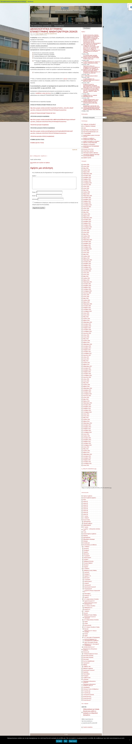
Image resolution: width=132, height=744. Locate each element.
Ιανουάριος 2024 (87, 219)
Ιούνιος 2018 (86, 336)
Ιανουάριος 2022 (87, 261)
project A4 (85, 506)
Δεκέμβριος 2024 (87, 199)
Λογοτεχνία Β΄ (87, 585)
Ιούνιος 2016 (86, 381)
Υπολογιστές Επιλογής (88, 694)
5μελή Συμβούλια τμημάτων (89, 497)
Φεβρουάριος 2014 (87, 423)
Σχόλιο (34, 175)
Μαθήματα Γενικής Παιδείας (90, 570)
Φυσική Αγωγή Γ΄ (87, 700)
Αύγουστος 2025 (87, 184)
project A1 (85, 501)
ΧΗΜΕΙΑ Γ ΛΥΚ (87, 666)
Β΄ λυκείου (85, 527)
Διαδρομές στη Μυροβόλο (89, 144)
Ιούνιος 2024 (86, 210)
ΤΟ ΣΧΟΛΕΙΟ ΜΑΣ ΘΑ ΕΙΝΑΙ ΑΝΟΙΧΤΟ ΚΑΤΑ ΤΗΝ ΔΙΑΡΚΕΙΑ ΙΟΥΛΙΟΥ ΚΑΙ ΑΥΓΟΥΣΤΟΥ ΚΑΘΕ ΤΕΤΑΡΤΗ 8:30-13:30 (91, 57)
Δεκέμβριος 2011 (87, 458)
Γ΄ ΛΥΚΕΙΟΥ (86, 611)
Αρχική (34, 23)
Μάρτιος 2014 (86, 421)
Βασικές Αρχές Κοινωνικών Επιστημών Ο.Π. (90, 603)
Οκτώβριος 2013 (87, 430)
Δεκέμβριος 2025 (87, 177)
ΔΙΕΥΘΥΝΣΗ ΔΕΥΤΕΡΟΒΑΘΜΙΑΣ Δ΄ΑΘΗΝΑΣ (91, 147)
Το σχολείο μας (56, 23)
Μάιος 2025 (86, 190)
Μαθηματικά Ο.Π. (88, 607)
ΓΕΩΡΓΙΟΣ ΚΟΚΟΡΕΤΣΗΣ (50, 33)
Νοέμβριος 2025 (87, 179)
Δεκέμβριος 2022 (87, 243)
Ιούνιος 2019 (86, 314)
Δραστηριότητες (87, 521)
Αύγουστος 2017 (87, 355)
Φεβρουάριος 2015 (87, 403)
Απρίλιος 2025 (86, 192)
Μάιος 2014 (86, 417)
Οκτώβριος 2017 (87, 351)
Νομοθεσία (85, 672)
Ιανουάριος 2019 (87, 324)
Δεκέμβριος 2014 (87, 406)
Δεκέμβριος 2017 (87, 347)
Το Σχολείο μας (86, 690)
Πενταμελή (85, 675)
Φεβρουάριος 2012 (87, 454)
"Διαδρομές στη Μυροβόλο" (89, 124)
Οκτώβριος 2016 (87, 373)
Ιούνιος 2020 (86, 296)
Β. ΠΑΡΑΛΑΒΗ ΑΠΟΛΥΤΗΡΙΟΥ (90, 76)
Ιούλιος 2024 (86, 208)
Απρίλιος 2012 (86, 450)
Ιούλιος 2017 (86, 357)
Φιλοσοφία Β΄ (87, 593)
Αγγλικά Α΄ (86, 548)
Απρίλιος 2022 (86, 256)
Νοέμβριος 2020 (87, 287)
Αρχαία (86, 621)
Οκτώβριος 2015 (87, 392)
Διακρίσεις (85, 535)
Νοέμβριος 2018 (87, 327)
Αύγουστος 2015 (87, 395)
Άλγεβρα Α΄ (86, 550)
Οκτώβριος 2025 (87, 181)
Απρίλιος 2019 (86, 318)
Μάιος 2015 (86, 399)
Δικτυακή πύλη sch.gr (88, 149)
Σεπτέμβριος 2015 (87, 393)
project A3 (85, 505)
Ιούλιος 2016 (86, 379)
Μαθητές (81, 23)
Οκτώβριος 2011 (87, 461)
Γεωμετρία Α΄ (87, 555)
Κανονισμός (86, 659)
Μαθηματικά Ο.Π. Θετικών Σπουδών (90, 631)
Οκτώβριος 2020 (87, 289)
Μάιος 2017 (86, 360)
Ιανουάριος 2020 (87, 305)
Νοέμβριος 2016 (87, 371)
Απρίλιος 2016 (86, 384)
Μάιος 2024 (86, 212)
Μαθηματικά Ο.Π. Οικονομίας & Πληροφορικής (91, 645)
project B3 (85, 512)
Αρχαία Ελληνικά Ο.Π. (89, 601)
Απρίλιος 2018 (86, 340)
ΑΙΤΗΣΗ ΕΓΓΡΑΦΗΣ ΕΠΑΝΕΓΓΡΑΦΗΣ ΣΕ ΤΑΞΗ (42, 113)
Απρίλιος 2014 (86, 419)
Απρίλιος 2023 (86, 236)
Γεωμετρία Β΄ (87, 579)
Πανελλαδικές (59, 26)
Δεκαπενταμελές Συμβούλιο (89, 533)
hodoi (84, 128)
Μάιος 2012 (86, 448)
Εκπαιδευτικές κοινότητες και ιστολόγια (13, 1)
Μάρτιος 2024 (86, 215)
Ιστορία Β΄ (86, 583)
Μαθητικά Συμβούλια (88, 668)
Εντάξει (59, 741)
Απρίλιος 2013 (86, 436)
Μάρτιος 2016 (86, 386)
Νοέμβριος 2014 (87, 408)
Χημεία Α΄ (86, 566)
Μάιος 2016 (86, 382)
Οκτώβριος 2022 (87, 247)
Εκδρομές (85, 541)
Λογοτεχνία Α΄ (86, 662)
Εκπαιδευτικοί (70, 23)
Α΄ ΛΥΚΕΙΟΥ (86, 517)
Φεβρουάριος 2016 (87, 388)
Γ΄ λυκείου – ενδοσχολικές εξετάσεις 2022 (91, 529)
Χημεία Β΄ (86, 597)
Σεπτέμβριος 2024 (87, 204)
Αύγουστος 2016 (87, 377)
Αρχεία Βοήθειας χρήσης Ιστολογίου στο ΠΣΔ (91, 136)
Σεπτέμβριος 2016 (87, 375)
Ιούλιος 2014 (86, 414)
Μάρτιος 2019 (86, 320)
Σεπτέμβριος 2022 (87, 248)
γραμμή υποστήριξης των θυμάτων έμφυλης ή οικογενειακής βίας (91, 142)
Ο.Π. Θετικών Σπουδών (89, 605)
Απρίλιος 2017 (86, 362)
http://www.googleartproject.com (90, 131)
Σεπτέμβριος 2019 (87, 311)
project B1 (85, 508)
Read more (72, 741)
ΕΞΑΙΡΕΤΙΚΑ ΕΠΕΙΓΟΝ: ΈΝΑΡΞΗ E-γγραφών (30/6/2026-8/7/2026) (91, 62)
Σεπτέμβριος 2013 (87, 432)
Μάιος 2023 (86, 234)
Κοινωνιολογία (87, 625)
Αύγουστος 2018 (87, 333)
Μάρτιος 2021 (86, 280)
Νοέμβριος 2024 (87, 201)
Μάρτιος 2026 (86, 171)
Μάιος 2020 (86, 298)
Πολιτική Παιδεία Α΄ (88, 563)
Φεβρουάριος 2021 (87, 281)
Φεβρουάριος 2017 (87, 366)
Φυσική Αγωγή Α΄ (87, 696)
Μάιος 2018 (86, 338)
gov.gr (65, 78)
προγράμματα (86, 687)
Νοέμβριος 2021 (87, 265)
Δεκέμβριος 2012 (87, 439)
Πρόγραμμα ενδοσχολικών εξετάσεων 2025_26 (89, 685)
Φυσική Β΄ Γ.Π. (87, 595)
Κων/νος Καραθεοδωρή (88, 661)
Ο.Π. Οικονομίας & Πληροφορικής (92, 637)
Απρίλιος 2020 (86, 300)
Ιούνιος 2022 (86, 252)
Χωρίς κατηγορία (39, 33)
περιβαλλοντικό (86, 677)
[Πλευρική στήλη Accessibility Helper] (129, 5)
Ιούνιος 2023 (86, 232)
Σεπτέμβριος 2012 (87, 445)
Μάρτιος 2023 (86, 237)
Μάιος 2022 (86, 254)
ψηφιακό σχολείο (87, 157)
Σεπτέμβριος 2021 (87, 269)
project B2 (85, 510)
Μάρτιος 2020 (86, 302)
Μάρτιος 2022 (86, 258)
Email (34, 195)
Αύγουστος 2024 (87, 206)
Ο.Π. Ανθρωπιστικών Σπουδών (91, 599)
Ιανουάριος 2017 (87, 368)
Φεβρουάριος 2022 (87, 259)
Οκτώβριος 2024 (87, 203)
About (84, 499)
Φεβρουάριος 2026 (87, 173)
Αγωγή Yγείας (86, 519)
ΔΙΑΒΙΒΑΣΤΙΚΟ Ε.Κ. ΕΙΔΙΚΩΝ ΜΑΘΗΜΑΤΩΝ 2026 (90, 96)
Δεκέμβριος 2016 (87, 370)
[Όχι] (130, 740)
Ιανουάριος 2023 (87, 241)
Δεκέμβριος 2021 (87, 263)
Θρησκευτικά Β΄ (88, 581)
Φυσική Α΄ (86, 565)
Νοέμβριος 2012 (87, 441)
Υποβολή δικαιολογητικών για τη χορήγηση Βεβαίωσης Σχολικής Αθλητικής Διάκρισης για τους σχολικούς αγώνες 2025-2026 (90, 101)
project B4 (85, 514)
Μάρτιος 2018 (86, 342)
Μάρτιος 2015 (86, 401)
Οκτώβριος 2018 (87, 329)
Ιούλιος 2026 (86, 164)
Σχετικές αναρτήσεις (87, 727)
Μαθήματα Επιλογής (88, 561)
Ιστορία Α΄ (86, 559)
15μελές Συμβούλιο (87, 495)
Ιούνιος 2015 (86, 397)
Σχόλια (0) (74, 149)
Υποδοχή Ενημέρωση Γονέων (91, 653)
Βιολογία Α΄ (86, 554)
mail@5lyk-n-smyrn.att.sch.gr (43, 93)
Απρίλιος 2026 (86, 170)
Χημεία (85, 635)
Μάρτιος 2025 (86, 193)
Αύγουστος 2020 (87, 292)
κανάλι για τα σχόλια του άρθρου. (40, 162)
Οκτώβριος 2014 (87, 410)
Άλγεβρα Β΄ (87, 574)
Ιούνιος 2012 (86, 447)
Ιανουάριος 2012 (87, 456)
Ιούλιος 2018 (86, 335)
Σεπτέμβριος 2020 (87, 291)
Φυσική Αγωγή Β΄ (87, 698)
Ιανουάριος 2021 (87, 283)
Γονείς (89, 23)
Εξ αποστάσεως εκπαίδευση (42, 26)
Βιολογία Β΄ (87, 577)
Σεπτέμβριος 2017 (87, 353)
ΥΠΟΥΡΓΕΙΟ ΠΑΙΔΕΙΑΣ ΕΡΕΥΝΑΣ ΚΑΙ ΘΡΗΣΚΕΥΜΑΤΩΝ (91, 155)
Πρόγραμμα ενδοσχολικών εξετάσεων (89, 682)
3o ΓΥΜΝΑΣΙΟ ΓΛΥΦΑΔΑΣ (89, 126)
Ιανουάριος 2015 (87, 404)
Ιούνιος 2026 (86, 166)
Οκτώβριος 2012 (87, 443)
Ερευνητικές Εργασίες (88, 655)
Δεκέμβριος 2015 (87, 390)
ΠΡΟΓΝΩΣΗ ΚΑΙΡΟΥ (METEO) (90, 152)
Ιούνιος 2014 (86, 415)
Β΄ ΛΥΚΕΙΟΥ (86, 568)
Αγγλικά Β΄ (86, 572)
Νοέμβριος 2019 (87, 307)
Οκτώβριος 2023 (87, 225)
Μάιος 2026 (86, 168)
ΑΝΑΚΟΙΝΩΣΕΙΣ (87, 525)
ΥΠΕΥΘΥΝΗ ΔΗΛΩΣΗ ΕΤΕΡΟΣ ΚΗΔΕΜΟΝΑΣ (42, 136)
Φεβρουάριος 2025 (87, 195)
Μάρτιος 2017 (86, 364)
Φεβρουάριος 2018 (87, 344)
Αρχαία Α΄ (86, 552)
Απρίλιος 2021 (86, 278)
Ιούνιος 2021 (86, 274)
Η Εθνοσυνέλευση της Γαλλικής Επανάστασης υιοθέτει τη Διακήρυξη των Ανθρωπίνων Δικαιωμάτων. (91, 712)
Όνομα (34, 192)
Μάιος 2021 (86, 276)
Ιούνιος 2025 (86, 188)
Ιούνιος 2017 (86, 358)
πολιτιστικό (85, 679)
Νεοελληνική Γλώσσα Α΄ (89, 670)
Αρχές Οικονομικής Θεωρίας (91, 642)
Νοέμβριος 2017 (87, 349)
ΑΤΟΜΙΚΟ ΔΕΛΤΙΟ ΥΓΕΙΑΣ (37, 142)
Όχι (65, 741)
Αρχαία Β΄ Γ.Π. (87, 576)
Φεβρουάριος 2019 (87, 322)
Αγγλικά (86, 613)
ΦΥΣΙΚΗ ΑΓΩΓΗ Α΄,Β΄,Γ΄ (89, 647)
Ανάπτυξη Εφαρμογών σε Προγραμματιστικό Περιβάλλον (91, 640)
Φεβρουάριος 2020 (87, 303)
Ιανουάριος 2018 (87, 346)
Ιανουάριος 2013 (87, 437)
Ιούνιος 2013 (86, 434)
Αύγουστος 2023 (87, 228)
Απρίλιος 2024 (86, 214)
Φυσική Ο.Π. (87, 609)
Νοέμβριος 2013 (87, 428)
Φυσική (86, 633)
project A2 (85, 503)
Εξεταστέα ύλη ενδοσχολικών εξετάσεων (90, 649)
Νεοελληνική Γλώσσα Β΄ (90, 587)
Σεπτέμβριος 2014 (87, 412)
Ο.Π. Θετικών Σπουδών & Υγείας (91, 627)
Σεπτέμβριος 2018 (87, 331)
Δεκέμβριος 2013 (87, 426)
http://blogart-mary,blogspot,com (90, 129)
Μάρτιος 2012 (86, 452)
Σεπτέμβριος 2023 (87, 226)
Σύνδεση (30, 1)
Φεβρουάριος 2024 (87, 217)
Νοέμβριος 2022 (87, 245)
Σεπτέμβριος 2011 (87, 463)
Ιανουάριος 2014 (87, 425)
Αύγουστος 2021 (87, 270)
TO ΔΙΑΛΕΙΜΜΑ (87, 133)
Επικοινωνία (43, 23)
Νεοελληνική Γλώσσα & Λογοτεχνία (90, 617)
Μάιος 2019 (86, 316)
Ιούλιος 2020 (86, 294)
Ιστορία (86, 623)
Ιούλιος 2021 (86, 272)
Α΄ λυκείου (85, 516)
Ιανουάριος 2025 (87, 197)
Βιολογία (86, 629)
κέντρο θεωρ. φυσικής (88, 151)
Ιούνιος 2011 (86, 465)
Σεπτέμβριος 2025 (87, 182)
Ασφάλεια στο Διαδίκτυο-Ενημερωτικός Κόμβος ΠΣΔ (89, 139)
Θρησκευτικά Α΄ (87, 557)
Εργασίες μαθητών (88, 523)
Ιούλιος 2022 (86, 250)
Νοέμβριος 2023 (87, 223)
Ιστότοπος (34, 199)
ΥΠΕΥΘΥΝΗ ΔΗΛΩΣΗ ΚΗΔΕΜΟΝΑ (39, 124)
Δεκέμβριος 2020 (87, 285)
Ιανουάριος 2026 (87, 175)
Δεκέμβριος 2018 (87, 325)
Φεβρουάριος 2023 (87, 239)
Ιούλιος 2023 (86, 230)
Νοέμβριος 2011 (87, 459)
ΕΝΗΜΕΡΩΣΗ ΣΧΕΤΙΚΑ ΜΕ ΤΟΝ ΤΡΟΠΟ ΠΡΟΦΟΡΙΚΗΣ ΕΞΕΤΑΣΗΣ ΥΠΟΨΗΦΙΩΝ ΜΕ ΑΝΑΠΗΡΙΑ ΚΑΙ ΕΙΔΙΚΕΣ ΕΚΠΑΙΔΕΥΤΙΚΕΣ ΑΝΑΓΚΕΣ (91, 107)
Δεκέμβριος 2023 (87, 221)
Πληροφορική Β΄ (88, 588)
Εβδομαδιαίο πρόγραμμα (89, 539)
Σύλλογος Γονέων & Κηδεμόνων (91, 689)
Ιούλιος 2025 (86, 186)
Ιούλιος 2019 (86, 313)
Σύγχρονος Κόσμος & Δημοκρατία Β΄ (92, 591)
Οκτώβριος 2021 (87, 267)
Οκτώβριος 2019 (87, 309)
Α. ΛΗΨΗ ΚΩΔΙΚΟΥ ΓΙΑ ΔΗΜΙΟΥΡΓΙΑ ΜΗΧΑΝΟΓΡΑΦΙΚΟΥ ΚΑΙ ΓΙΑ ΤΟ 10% (91, 80)
